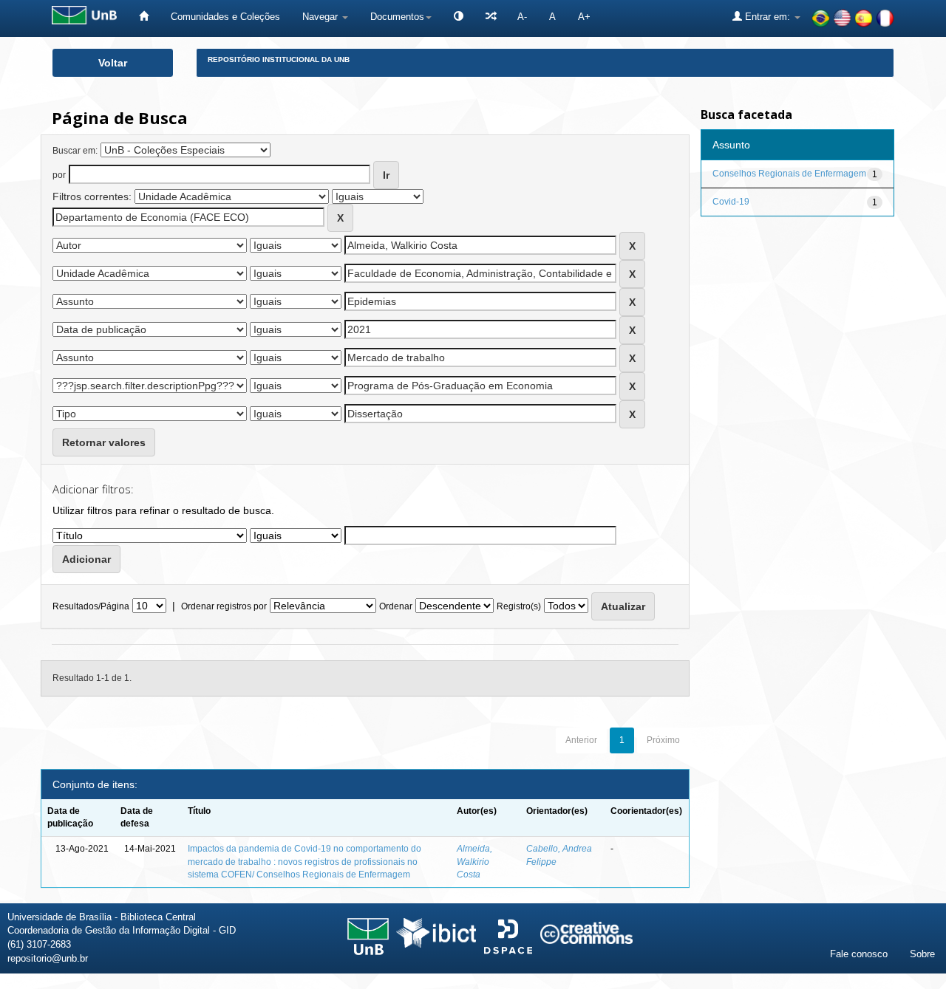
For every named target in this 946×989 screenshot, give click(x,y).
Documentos (397, 16)
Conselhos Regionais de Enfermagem (789, 173)
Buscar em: (75, 151)
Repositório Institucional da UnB (279, 59)
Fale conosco (859, 953)
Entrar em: (767, 16)
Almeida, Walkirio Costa (474, 861)
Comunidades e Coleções (225, 16)
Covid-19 (730, 201)
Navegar (321, 16)
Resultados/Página (90, 606)
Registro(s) (519, 606)
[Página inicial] (144, 16)
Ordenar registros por (224, 606)
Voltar (112, 63)
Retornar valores (104, 442)
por (59, 175)
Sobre (922, 953)
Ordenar (395, 606)
